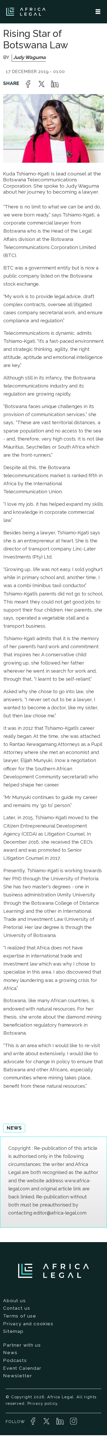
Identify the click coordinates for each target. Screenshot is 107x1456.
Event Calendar (22, 1368)
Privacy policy (43, 1403)
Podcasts (15, 1360)
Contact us (16, 1308)
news (14, 1128)
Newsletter (17, 1375)
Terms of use (19, 1316)
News (10, 1352)
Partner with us (22, 1345)
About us (14, 1300)
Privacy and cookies (28, 1323)
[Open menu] (98, 11)
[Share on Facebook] (28, 83)
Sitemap (13, 1331)
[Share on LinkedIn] (54, 83)
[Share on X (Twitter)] (41, 83)
